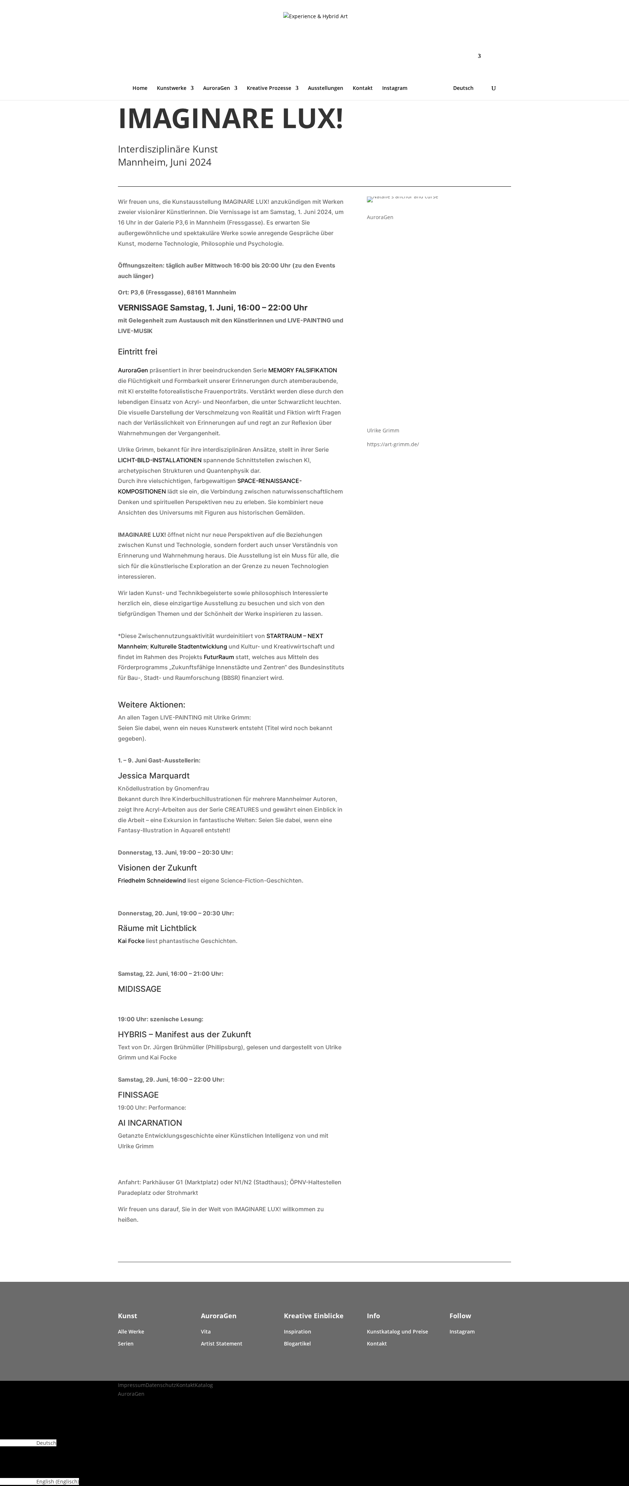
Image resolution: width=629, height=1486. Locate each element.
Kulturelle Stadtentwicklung (188, 646)
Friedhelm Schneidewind (152, 880)
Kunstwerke (171, 88)
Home (139, 88)
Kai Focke (131, 940)
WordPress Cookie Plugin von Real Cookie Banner (59, 1403)
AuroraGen (216, 88)
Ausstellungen (325, 88)
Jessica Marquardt (154, 775)
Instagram (394, 88)
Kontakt (363, 88)
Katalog (204, 1385)
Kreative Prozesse (269, 88)
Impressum (132, 1385)
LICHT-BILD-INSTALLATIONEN (160, 460)
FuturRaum (220, 657)
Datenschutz (161, 1385)
